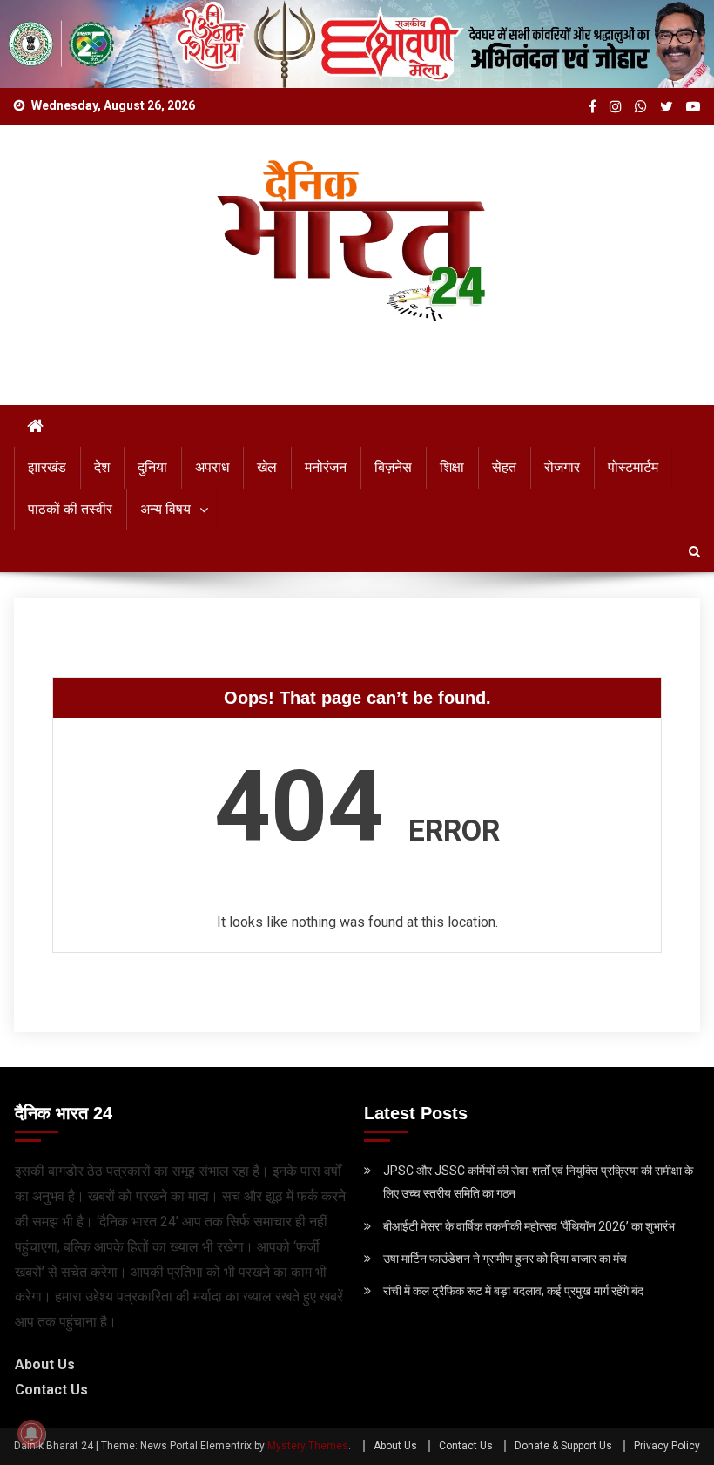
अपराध (212, 467)
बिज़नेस (393, 467)
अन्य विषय (165, 509)
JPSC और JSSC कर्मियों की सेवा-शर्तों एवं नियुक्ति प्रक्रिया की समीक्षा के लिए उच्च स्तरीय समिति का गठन (538, 1182)
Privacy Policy (667, 1446)
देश (102, 467)
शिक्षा (452, 467)
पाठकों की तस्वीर (70, 509)
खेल (267, 467)
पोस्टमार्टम (633, 467)
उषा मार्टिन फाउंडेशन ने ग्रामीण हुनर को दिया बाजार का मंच (505, 1259)
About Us (45, 1364)
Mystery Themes (307, 1446)
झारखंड (47, 467)
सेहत (504, 467)
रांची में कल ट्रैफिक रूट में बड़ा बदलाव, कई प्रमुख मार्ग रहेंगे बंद (513, 1291)
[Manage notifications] (31, 1434)
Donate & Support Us (563, 1446)
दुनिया (152, 467)
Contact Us (51, 1389)
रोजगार (562, 467)
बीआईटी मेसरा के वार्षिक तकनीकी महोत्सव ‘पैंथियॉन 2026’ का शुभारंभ (529, 1226)
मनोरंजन (326, 467)
